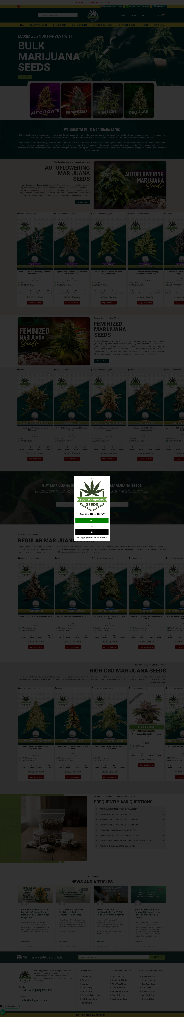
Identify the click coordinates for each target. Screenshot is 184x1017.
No (92, 532)
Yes (92, 520)
